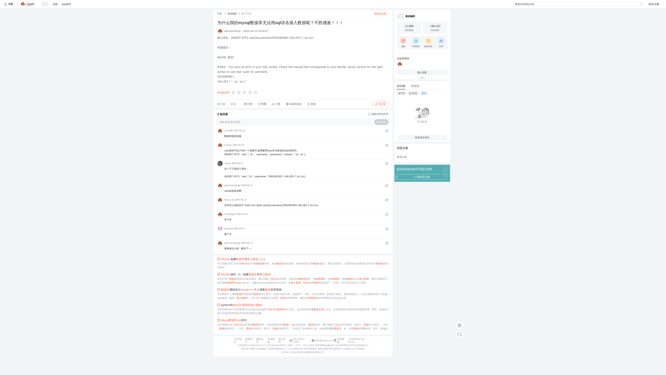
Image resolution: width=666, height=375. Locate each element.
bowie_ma (229, 199)
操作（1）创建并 (246, 274)
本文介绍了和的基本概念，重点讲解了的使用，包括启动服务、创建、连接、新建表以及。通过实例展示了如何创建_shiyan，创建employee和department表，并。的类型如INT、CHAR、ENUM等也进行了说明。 (302, 280)
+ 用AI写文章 (422, 177)
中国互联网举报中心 (276, 348)
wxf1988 (228, 130)
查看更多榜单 (422, 137)
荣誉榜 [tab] (415, 86)
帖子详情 (246, 13)
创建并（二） (244, 259)
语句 (234, 320)
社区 (220, 13)
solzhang (228, 228)
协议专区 (282, 340)
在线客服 (340, 340)
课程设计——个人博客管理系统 (251, 289)
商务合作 (259, 340)
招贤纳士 (248, 340)
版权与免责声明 (325, 348)
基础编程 (232, 13)
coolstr (227, 163)
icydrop (228, 145)
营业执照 (360, 348)
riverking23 (230, 214)
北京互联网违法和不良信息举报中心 (351, 345)
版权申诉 (337, 348)
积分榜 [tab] (401, 86)
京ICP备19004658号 (276, 345)
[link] (220, 13)
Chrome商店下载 (295, 348)
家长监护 (245, 348)
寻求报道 (271, 340)
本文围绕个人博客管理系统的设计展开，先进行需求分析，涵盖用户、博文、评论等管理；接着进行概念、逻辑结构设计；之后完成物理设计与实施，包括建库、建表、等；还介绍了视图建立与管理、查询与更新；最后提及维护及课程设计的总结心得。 (303, 296)
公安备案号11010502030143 (251, 345)
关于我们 (237, 340)
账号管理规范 (310, 348)
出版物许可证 (349, 348)
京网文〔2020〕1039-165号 (300, 345)
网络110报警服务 (258, 348)
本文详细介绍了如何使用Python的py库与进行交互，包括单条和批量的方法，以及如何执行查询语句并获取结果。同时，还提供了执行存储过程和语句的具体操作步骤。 (303, 311)
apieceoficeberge (232, 185)
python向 (241, 305)
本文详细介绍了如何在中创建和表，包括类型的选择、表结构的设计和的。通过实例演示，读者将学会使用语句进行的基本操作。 (302, 265)
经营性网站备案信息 (324, 345)
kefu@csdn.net (323, 340)
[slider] (245, 92)
